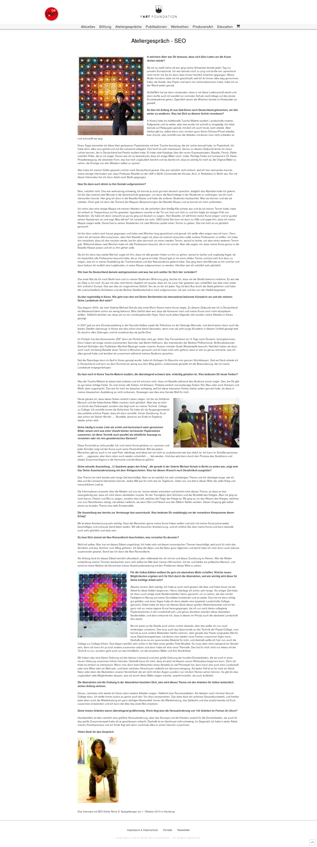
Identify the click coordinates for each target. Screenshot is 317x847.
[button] (238, 26)
